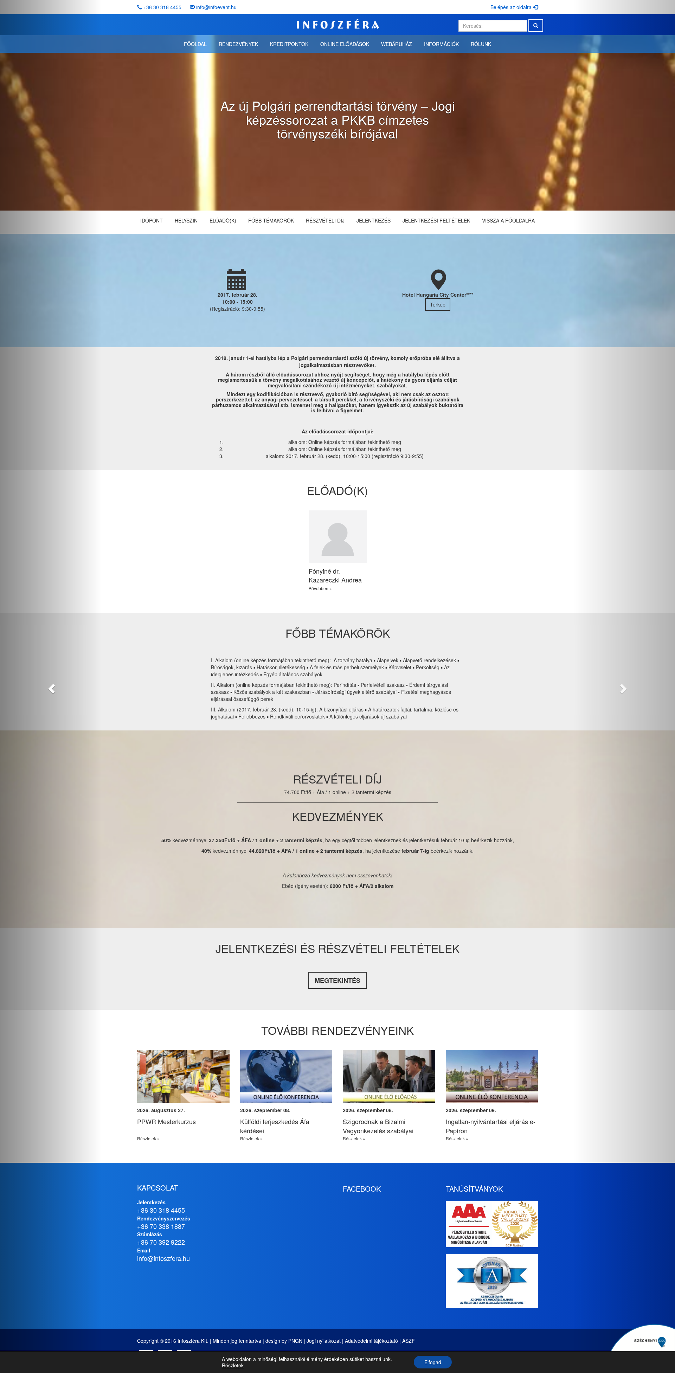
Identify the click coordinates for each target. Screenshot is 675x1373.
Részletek (233, 1365)
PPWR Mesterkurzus (166, 1121)
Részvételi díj (325, 220)
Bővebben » (320, 588)
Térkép (437, 304)
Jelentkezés (373, 220)
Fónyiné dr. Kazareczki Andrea (335, 575)
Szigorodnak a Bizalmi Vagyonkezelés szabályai (378, 1126)
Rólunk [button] (481, 43)
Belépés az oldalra (511, 7)
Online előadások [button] (344, 43)
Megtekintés (337, 980)
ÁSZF (408, 1340)
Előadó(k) (223, 220)
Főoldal (195, 43)
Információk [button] (441, 43)
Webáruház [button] (396, 43)
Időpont (151, 220)
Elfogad (432, 1362)
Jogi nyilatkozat (324, 1340)
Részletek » (148, 1138)
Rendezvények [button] (238, 43)
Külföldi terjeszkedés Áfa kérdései (274, 1126)
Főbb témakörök (271, 220)
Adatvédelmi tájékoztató (371, 1340)
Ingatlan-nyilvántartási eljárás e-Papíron (490, 1126)
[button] (50, 686)
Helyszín (186, 220)
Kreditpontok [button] (289, 43)
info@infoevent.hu (216, 7)
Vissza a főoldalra (508, 220)
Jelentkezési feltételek (436, 220)
